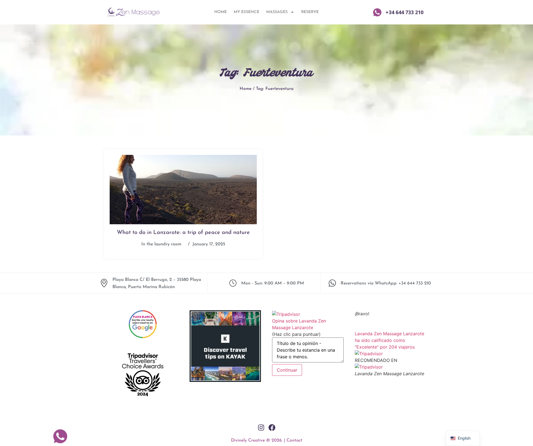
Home (220, 12)
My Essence (246, 12)
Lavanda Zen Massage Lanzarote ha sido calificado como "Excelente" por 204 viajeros (389, 340)
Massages (277, 12)
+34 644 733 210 (404, 12)
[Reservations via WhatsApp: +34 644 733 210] (332, 283)
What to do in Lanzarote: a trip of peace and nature (183, 232)
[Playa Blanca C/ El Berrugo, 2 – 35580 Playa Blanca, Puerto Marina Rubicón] (104, 283)
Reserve (310, 12)
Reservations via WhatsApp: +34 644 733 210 (386, 283)
